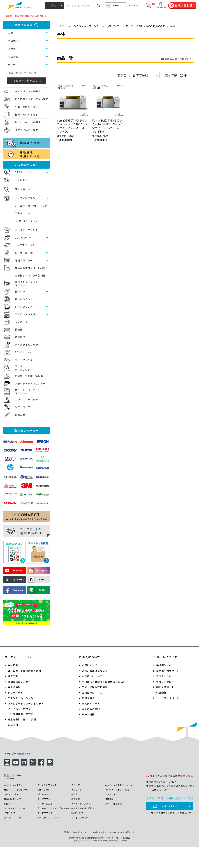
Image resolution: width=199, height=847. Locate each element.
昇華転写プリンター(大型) (30, 268)
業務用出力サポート (167, 670)
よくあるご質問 (91, 709)
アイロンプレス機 (25, 314)
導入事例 (13, 676)
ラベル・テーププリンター (84, 803)
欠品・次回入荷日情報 (95, 687)
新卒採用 (13, 724)
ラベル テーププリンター (25, 368)
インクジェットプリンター (86, 26)
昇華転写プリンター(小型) (30, 275)
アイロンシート (24, 179)
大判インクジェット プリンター (26, 283)
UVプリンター (23, 237)
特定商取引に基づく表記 (22, 719)
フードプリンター (25, 359)
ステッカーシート (25, 189)
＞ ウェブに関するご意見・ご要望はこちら (171, 812)
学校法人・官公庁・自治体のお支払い (104, 681)
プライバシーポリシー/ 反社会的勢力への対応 (21, 711)
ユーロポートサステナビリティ (26, 703)
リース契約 (88, 714)
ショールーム (15, 692)
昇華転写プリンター (13, 798)
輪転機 (19, 329)
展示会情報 (14, 687)
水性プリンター (11, 803)
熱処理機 (20, 337)
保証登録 (161, 692)
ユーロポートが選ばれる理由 (24, 670)
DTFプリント (44, 789)
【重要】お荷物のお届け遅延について (26, 16)
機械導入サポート (166, 665)
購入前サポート (91, 703)
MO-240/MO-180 (155, 26)
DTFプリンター (24, 172)
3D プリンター (23, 352)
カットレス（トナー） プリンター (28, 391)
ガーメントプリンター (27, 230)
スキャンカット (24, 213)
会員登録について (92, 692)
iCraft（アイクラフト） (29, 220)
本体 (172, 26)
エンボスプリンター (26, 399)
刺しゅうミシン (24, 299)
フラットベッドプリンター (30, 383)
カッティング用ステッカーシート (121, 785)
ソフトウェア (22, 407)
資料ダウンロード (166, 681)
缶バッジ (20, 291)
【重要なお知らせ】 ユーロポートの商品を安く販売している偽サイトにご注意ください (99, 832)
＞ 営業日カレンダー (160, 789)
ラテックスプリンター (14, 808)
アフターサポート (166, 676)
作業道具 (20, 414)
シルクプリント (24, 306)
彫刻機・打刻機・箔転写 (29, 375)
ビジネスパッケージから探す (31, 99)
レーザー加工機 (24, 252)
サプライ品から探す (26, 130)
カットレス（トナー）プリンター (53, 808)
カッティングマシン (26, 198)
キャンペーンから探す (27, 91)
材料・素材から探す (26, 114)
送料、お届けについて (95, 670)
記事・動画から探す (26, 106)
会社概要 (13, 665)
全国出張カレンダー (19, 681)
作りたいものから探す (28, 122)
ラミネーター (22, 321)
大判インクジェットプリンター (19, 789)
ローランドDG (134, 26)
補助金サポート (165, 687)
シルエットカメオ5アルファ (31, 205)
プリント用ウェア (113, 803)
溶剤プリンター (24, 260)
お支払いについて (92, 676)
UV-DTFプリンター (26, 245)
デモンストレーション (20, 698)
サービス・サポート (167, 698)
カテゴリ (62, 26)
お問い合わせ (170, 806)
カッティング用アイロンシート (119, 789)
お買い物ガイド (91, 665)
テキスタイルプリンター (29, 344)
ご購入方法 (88, 698)
